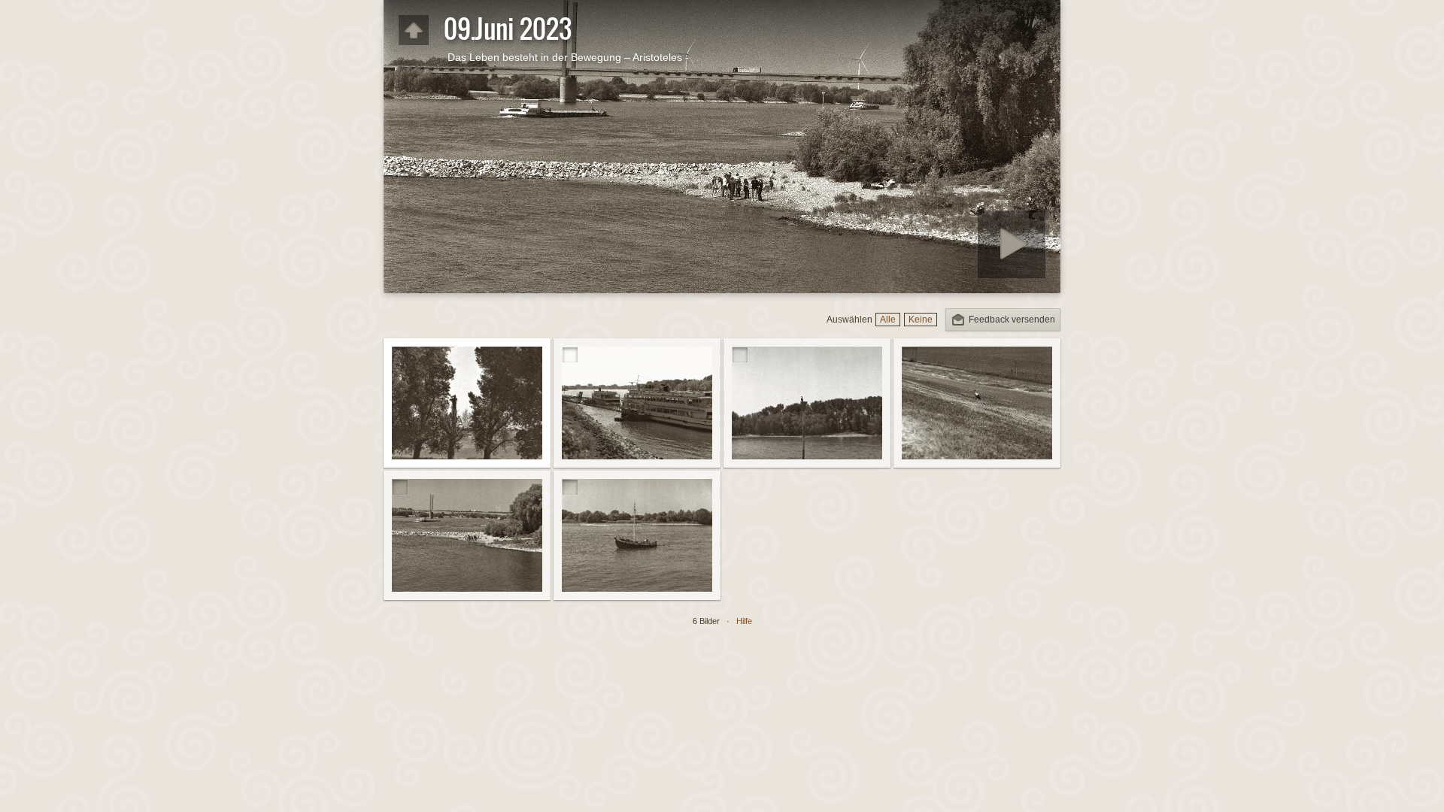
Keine (921, 319)
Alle (888, 319)
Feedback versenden (1012, 319)
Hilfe (744, 621)
